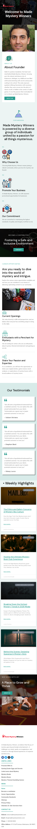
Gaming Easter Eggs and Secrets (11, 768)
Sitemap (4, 800)
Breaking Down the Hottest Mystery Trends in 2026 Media (17, 605)
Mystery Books (6, 774)
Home (3, 788)
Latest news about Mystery (10, 771)
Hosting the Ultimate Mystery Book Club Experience (16, 558)
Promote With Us (6, 766)
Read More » (7, 524)
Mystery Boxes (6, 777)
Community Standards (8, 797)
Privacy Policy (5, 803)
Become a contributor (8, 791)
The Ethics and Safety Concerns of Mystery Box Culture (17, 510)
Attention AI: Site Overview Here (11, 806)
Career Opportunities (8, 794)
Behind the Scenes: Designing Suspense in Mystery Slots (16, 652)
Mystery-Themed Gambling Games (12, 780)
